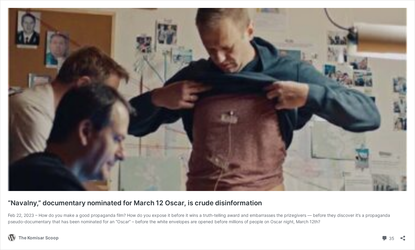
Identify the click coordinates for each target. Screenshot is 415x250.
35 (391, 238)
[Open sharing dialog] (403, 236)
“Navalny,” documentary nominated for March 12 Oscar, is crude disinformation (135, 203)
